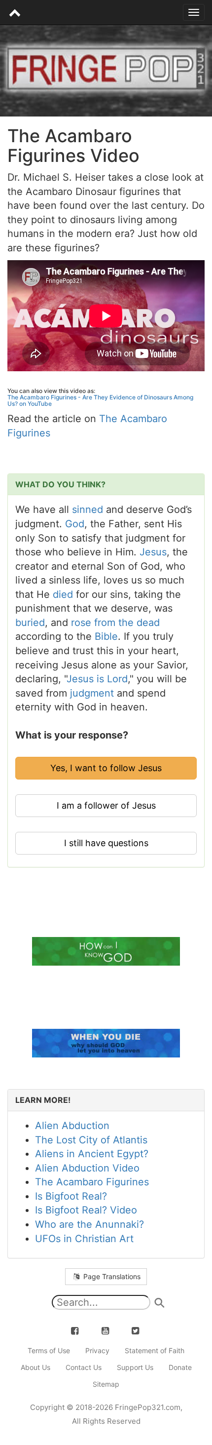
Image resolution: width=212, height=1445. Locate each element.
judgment (92, 693)
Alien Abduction (72, 1126)
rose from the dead (115, 622)
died (63, 594)
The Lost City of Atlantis (91, 1140)
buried (30, 622)
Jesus (153, 552)
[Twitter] (141, 1330)
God (74, 524)
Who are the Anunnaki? (89, 1224)
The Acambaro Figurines (92, 1182)
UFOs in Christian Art (84, 1239)
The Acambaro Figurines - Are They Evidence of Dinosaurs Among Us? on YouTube (100, 400)
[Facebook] (80, 1330)
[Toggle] (194, 12)
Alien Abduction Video (87, 1168)
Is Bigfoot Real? (71, 1196)
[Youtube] (111, 1330)
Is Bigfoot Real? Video (86, 1210)
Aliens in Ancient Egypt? (91, 1154)
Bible (106, 636)
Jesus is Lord (97, 679)
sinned (87, 509)
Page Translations (111, 1276)
